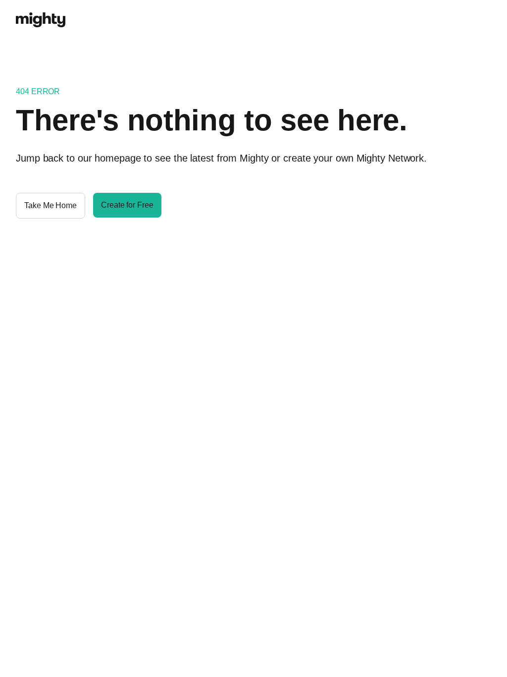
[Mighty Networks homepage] (40, 14)
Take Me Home (50, 205)
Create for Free (127, 205)
